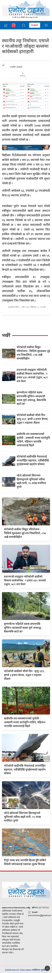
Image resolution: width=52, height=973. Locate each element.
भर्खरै (6, 335)
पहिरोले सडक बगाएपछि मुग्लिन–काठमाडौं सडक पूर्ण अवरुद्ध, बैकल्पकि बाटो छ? (23, 627)
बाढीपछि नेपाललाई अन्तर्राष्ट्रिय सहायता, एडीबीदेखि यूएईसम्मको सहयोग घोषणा (33, 460)
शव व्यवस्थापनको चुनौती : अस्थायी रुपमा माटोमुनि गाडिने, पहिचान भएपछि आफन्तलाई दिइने (24, 722)
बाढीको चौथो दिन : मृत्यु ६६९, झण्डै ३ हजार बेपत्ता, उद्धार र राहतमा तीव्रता (32, 418)
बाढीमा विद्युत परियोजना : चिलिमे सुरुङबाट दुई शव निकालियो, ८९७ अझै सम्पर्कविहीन (25, 533)
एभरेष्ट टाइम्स (16, 66)
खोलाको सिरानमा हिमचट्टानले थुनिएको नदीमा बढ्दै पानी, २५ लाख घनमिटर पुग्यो (22, 816)
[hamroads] (26, 147)
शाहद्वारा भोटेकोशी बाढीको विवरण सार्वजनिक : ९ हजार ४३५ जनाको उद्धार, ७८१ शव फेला (25, 580)
